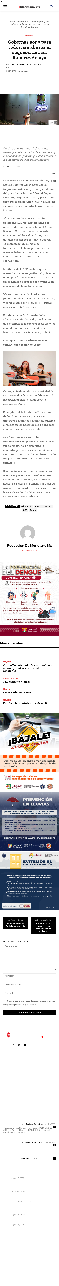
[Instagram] (13, 1045)
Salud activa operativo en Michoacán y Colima (43, 927)
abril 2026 (10, 1264)
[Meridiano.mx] (29, 7)
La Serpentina (10, 678)
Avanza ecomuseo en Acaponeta (22, 1220)
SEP (25, 510)
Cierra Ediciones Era (17, 692)
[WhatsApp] (37, 80)
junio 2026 (10, 1255)
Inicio (11, 21)
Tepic (33, 510)
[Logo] (30, 1035)
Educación (26, 506)
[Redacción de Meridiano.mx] (29, 533)
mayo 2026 (11, 1260)
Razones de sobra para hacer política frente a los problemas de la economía (29, 1185)
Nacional (22, 21)
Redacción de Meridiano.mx (26, 64)
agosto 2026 (11, 1246)
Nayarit (48, 506)
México (38, 506)
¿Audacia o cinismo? (17, 681)
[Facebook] (15, 80)
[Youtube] (25, 1045)
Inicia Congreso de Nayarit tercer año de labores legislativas (26, 1209)
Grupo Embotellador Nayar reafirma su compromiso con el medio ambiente (27, 668)
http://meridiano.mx (29, 550)
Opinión (7, 689)
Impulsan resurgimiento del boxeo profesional (29, 1174)
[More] (44, 80)
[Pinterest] (29, 80)
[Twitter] (22, 80)
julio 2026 (10, 1250)
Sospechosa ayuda (14, 1197)
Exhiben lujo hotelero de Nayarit (25, 703)
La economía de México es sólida (15, 924)
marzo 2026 (11, 1269)
